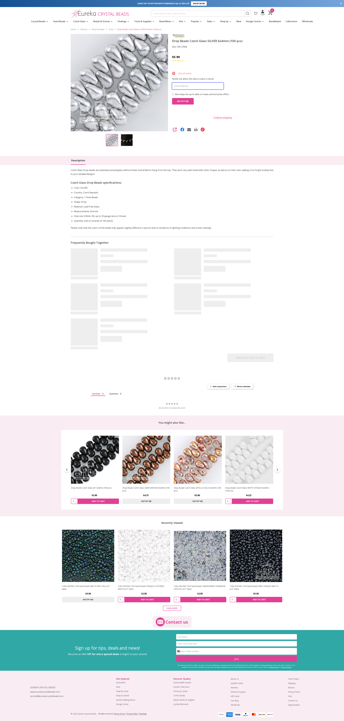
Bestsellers (121, 682)
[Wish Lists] (255, 13)
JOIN (236, 659)
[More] (47, 21)
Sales (209, 21)
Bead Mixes (165, 21)
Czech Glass (79, 21)
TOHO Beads (179, 695)
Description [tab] (78, 160)
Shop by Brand (122, 695)
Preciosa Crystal (180, 691)
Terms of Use (119, 713)
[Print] (196, 129)
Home (73, 29)
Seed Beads (59, 21)
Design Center (253, 21)
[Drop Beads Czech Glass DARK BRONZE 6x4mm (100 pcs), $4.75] (95, 460)
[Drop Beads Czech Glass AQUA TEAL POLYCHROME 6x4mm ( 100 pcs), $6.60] (249, 460)
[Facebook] (182, 129)
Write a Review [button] (243, 386)
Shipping (291, 683)
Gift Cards (235, 696)
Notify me (95, 501)
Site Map (143, 713)
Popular (195, 21)
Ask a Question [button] (220, 386)
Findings (122, 21)
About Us (235, 679)
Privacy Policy (274, 667)
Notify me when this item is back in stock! (193, 78)
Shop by (224, 21)
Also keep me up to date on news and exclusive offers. (202, 94)
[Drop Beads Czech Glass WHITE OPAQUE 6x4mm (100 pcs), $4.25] (198, 460)
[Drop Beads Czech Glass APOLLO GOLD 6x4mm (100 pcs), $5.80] (146, 460)
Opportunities (294, 705)
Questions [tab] (113, 393)
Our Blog (235, 700)
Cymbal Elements (181, 704)
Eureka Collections (181, 687)
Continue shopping (223, 117)
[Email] (189, 129)
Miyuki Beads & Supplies (184, 700)
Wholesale (307, 21)
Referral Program (238, 692)
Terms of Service (286, 667)
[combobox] (197, 13)
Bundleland (275, 21)
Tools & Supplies (143, 21)
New (238, 21)
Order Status (293, 679)
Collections (291, 21)
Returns (291, 687)
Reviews (234, 687)
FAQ (290, 696)
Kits (181, 21)
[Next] (277, 469)
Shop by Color (122, 691)
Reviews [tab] (96, 393)
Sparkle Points (237, 683)
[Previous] (66, 469)
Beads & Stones (101, 21)
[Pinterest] (203, 129)
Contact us (293, 700)
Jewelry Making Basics (125, 700)
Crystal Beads (38, 21)
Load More (172, 608)
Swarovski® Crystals (182, 682)
